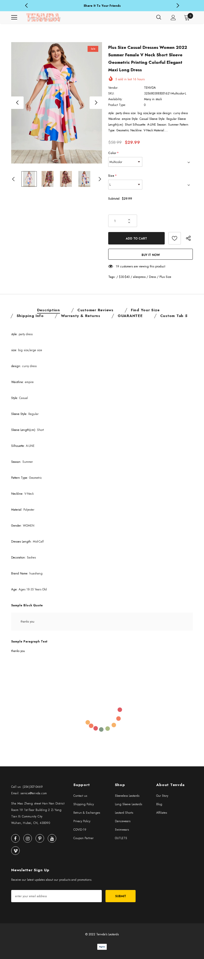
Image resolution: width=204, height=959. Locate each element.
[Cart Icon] (187, 17)
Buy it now (151, 255)
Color (113, 153)
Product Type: (117, 105)
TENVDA (150, 87)
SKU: (111, 93)
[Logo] (43, 17)
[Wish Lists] (174, 238)
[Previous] (17, 102)
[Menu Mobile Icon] (14, 17)
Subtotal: (114, 198)
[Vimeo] (15, 850)
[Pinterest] (40, 838)
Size (112, 175)
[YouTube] (52, 838)
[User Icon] (173, 17)
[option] (102, 6)
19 (117, 266)
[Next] (96, 102)
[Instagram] (27, 838)
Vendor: (113, 87)
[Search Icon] (158, 17)
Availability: (115, 99)
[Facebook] (15, 838)
